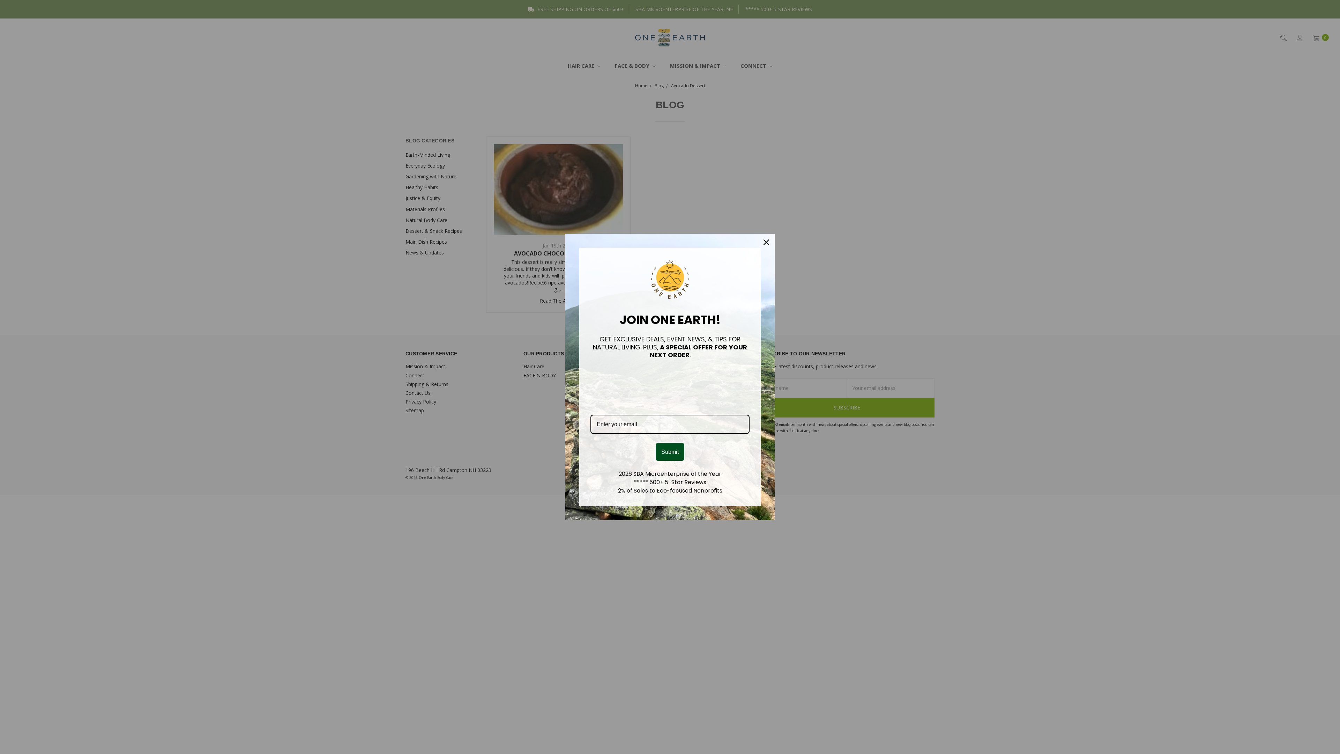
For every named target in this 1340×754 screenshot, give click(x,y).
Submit (670, 452)
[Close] (766, 242)
